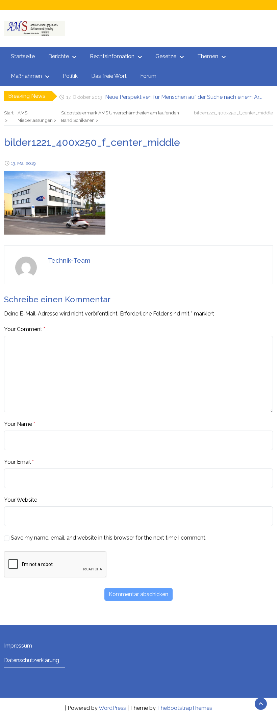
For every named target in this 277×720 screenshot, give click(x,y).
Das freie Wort (109, 76)
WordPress (112, 708)
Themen (207, 56)
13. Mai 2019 (23, 163)
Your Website (20, 500)
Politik (70, 76)
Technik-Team (69, 260)
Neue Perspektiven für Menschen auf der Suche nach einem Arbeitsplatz (184, 96)
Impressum (18, 645)
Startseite (23, 56)
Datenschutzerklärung (31, 660)
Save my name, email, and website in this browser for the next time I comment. (108, 537)
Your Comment (23, 329)
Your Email (17, 462)
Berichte (58, 56)
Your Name (18, 424)
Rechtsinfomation (112, 56)
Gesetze (165, 56)
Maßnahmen (26, 76)
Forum (148, 76)
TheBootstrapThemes (184, 708)
